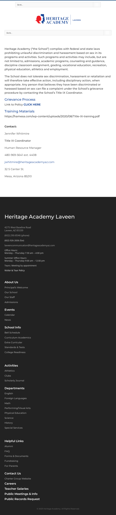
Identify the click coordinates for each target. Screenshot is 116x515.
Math (7, 403)
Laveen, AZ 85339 (14, 230)
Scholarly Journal (14, 380)
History (9, 422)
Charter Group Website (18, 478)
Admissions (11, 302)
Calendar (10, 314)
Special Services (14, 427)
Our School (11, 292)
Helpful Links (14, 441)
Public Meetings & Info (21, 494)
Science (9, 417)
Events (10, 309)
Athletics (10, 370)
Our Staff (10, 297)
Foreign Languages (16, 398)
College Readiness (15, 352)
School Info (13, 327)
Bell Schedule (12, 332)
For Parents (11, 465)
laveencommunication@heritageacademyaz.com (30, 245)
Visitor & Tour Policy (15, 270)
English (9, 393)
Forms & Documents (16, 456)
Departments (14, 388)
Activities (11, 365)
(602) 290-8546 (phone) (17, 235)
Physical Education (15, 412)
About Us (11, 282)
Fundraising (11, 460)
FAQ (7, 451)
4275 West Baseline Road (18, 227)
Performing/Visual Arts (18, 408)
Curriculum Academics (18, 337)
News (8, 319)
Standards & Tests (15, 347)
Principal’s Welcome (16, 287)
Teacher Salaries (17, 488)
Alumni (9, 446)
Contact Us (13, 473)
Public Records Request (22, 499)
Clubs (8, 375)
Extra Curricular (13, 342)
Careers (10, 483)
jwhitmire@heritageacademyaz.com (29, 162)
